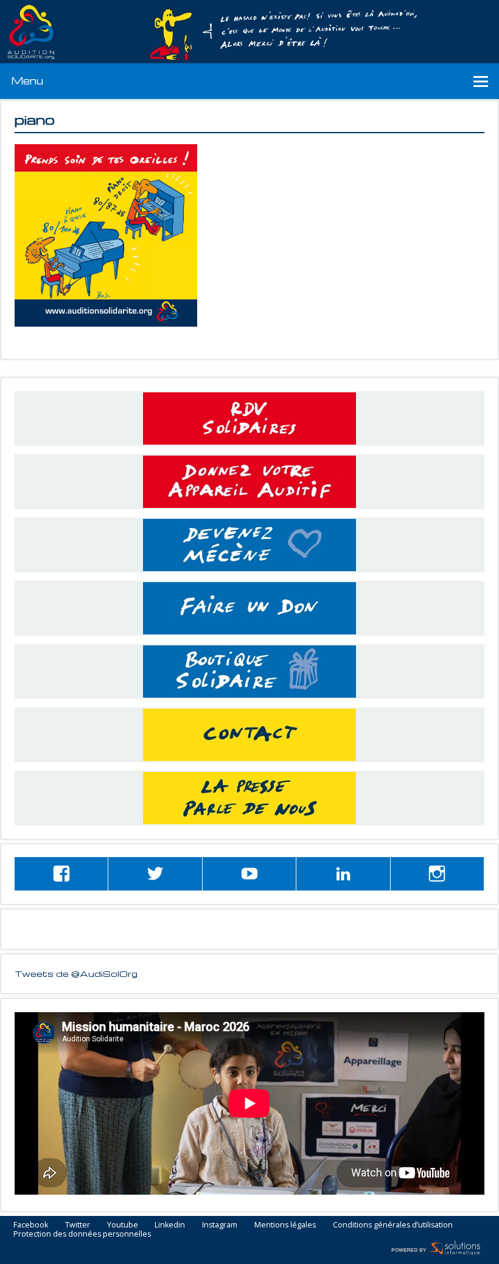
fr (461, 7)
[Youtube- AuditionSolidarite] (249, 874)
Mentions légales (285, 1225)
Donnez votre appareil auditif (249, 481)
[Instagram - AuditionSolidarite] (437, 874)
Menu (27, 80)
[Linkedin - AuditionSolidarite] (342, 874)
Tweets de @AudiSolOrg (76, 973)
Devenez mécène (249, 545)
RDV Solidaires (249, 418)
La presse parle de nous (249, 798)
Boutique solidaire (249, 671)
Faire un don (249, 608)
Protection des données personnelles (82, 1234)
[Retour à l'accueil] (249, 31)
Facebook (30, 1225)
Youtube (122, 1225)
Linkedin (170, 1225)
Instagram (219, 1225)
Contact (249, 734)
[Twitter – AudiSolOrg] (154, 874)
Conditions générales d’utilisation (393, 1225)
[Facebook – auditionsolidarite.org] (61, 874)
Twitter (77, 1225)
